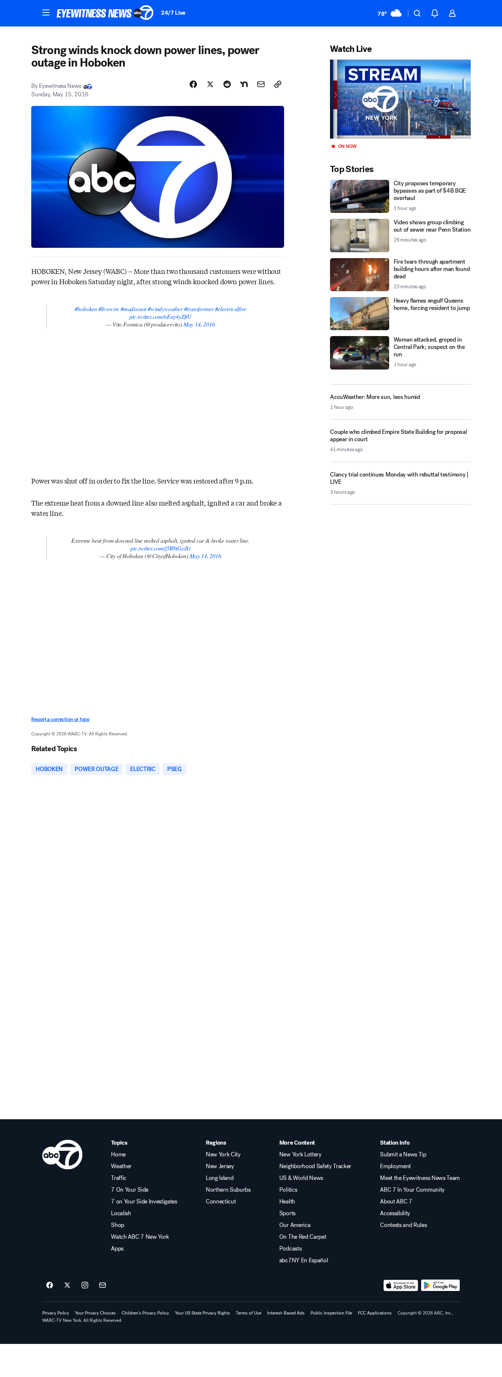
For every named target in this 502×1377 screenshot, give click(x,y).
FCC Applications (375, 1313)
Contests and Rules (403, 1225)
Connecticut (221, 1202)
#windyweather (165, 309)
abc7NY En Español (303, 1260)
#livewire (108, 309)
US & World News (301, 1178)
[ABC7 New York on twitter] (67, 1285)
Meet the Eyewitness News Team (420, 1178)
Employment (395, 1166)
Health (287, 1202)
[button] (46, 12)
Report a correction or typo (60, 719)
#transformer (199, 309)
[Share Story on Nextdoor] (244, 84)
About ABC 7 (396, 1202)
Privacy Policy (55, 1313)
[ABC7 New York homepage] (105, 13)
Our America (294, 1225)
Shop (117, 1225)
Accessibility (395, 1213)
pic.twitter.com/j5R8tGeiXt (160, 548)
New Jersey (220, 1166)
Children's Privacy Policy (145, 1313)
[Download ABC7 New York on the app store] (401, 1285)
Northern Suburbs (228, 1190)
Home (118, 1154)
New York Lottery (300, 1154)
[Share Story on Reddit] (227, 84)
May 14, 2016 (199, 324)
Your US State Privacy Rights (202, 1313)
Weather (121, 1166)
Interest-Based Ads (286, 1313)
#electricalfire (230, 309)
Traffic (118, 1178)
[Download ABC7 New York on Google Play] (440, 1285)
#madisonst (133, 309)
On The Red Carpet (302, 1237)
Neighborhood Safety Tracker (315, 1166)
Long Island (219, 1178)
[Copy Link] (278, 84)
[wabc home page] (62, 1154)
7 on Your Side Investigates (144, 1202)
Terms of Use (248, 1313)
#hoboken (86, 309)
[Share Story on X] (210, 84)
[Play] (400, 99)
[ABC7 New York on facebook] (49, 1285)
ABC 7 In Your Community (412, 1190)
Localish (121, 1213)
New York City (223, 1154)
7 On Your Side (129, 1190)
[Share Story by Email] (261, 84)
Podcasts (290, 1249)
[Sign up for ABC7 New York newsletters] (102, 1285)
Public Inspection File (331, 1313)
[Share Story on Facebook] (193, 84)
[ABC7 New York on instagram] (85, 1285)
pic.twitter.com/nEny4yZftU (160, 316)
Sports (287, 1213)
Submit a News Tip (403, 1154)
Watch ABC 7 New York (140, 1237)
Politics (288, 1190)
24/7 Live (173, 13)
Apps (117, 1249)
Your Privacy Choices (95, 1313)
